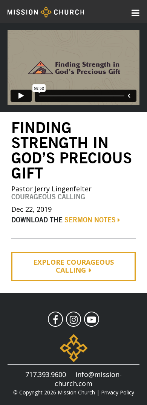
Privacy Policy (117, 392)
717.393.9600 (45, 374)
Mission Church (76, 392)
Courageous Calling (48, 197)
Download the (63, 220)
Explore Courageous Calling (73, 266)
